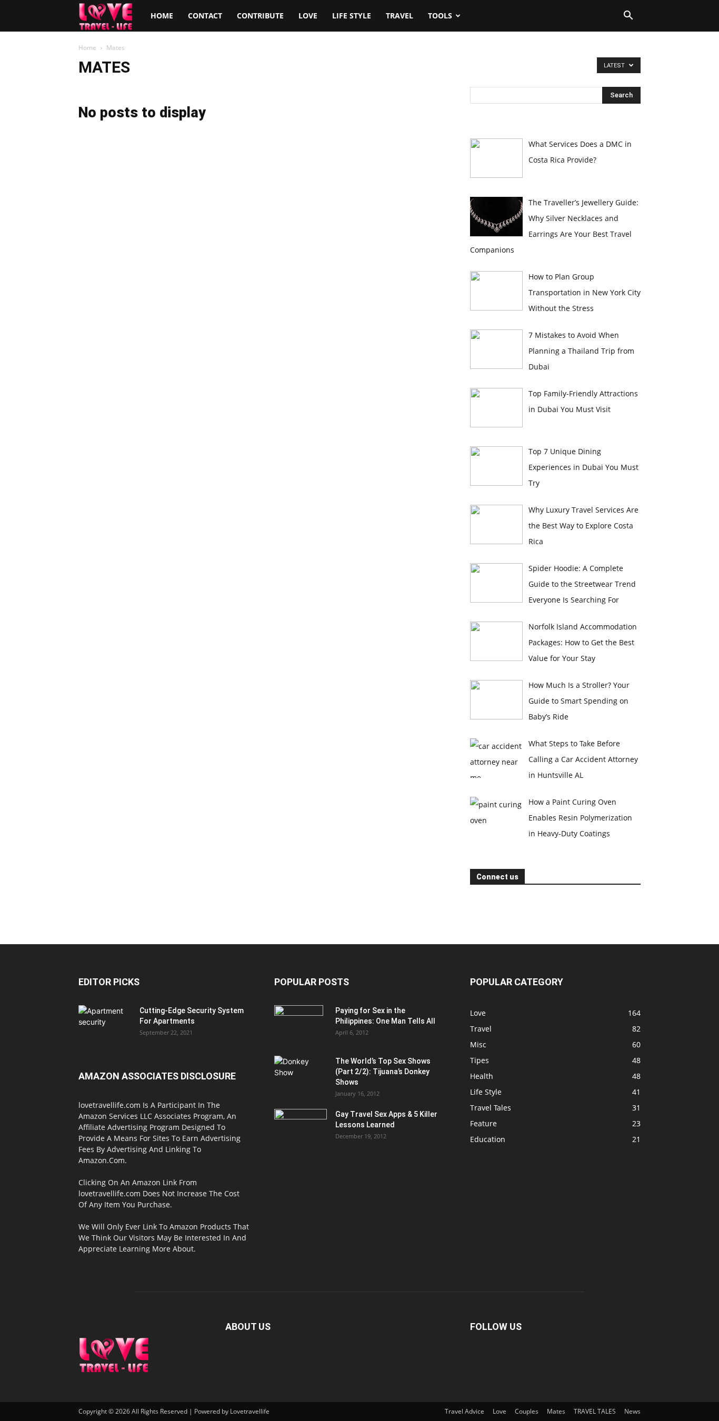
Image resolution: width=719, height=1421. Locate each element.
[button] (628, 17)
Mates (556, 1411)
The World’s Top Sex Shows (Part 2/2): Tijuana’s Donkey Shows (383, 1071)
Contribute (260, 16)
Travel (399, 16)
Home (162, 16)
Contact (205, 16)
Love (307, 16)
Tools (440, 16)
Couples (526, 1411)
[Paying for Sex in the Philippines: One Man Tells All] (298, 1023)
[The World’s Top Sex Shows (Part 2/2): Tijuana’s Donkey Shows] (300, 1074)
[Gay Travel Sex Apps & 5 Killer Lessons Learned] (300, 1127)
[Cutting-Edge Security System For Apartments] (104, 1023)
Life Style (351, 16)
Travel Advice (464, 1411)
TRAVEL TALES (595, 1411)
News (632, 1411)
